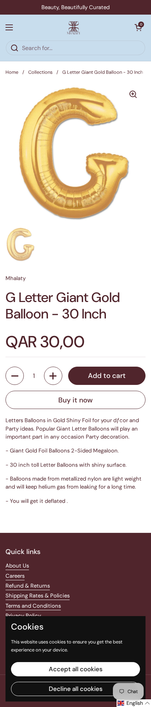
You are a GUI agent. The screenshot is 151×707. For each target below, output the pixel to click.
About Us (17, 565)
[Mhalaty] (74, 27)
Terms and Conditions (33, 605)
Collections (40, 72)
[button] (138, 27)
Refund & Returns (27, 585)
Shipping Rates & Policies (37, 595)
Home (11, 72)
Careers (15, 576)
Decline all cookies (76, 689)
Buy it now (75, 400)
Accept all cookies (76, 669)
